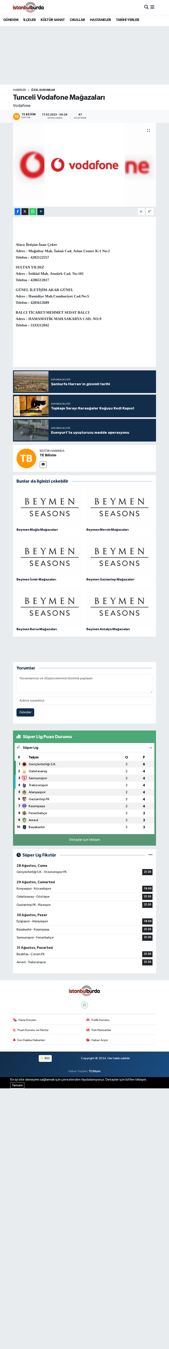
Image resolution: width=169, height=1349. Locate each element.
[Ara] (146, 7)
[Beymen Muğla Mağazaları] (49, 507)
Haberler (19, 90)
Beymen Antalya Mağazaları (108, 629)
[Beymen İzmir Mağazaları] (49, 557)
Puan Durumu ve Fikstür (33, 1030)
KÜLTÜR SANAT (53, 20)
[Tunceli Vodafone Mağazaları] (84, 165)
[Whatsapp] (84, 1005)
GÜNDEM (10, 20)
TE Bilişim (95, 1071)
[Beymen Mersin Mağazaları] (119, 507)
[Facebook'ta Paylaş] (17, 211)
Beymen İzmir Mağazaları (36, 579)
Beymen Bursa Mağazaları (36, 629)
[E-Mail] (43, 464)
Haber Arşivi (100, 1040)
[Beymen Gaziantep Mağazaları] (119, 557)
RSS (47, 1058)
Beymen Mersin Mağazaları (107, 529)
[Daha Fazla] (40, 211)
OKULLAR (77, 20)
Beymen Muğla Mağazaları (37, 529)
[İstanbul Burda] (28, 7)
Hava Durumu (27, 1020)
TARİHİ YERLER (127, 20)
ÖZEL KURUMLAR (43, 90)
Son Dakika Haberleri (31, 1040)
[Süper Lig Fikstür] (151, 855)
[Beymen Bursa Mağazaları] (49, 606)
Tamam (17, 1085)
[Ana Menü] (152, 7)
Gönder (25, 712)
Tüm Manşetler (101, 1030)
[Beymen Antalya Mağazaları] (119, 606)
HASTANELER (100, 20)
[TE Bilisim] (26, 458)
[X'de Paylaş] (24, 211)
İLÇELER (29, 20)
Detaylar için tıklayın (84, 840)
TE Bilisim (48, 455)
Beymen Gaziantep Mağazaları (110, 579)
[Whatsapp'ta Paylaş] (32, 211)
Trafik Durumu (100, 1020)
